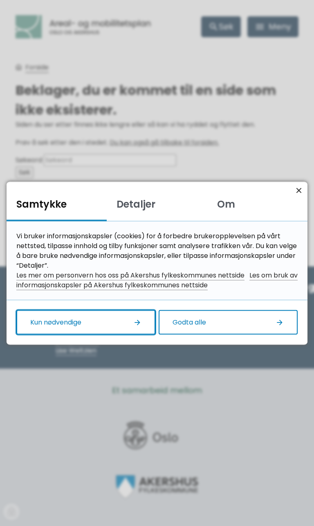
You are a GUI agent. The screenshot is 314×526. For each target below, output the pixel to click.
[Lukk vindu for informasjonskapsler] (298, 190)
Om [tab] (226, 203)
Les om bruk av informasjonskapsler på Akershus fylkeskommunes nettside (157, 279)
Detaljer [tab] (136, 203)
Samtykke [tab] (41, 203)
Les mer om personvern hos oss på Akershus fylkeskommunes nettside (130, 275)
